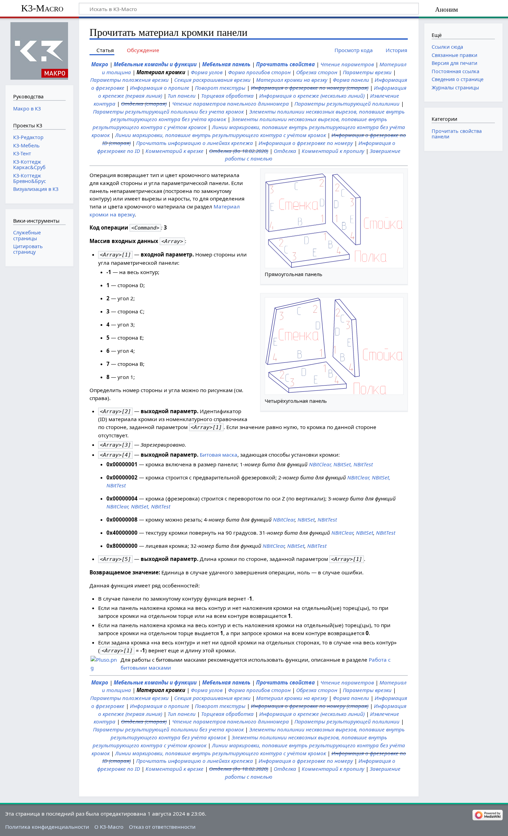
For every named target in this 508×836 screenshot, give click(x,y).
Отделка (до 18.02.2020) (238, 150)
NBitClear (284, 519)
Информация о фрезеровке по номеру (305, 142)
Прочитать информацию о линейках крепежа (194, 142)
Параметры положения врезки (129, 79)
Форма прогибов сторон (259, 72)
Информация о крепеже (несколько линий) (312, 95)
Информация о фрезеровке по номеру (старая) (309, 87)
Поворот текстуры (220, 87)
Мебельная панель (226, 64)
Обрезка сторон (316, 72)
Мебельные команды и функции (155, 64)
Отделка (285, 150)
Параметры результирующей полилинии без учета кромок (168, 111)
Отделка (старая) (144, 103)
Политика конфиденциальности (47, 826)
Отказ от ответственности (162, 826)
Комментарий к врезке (174, 150)
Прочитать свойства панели (457, 134)
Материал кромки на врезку (291, 79)
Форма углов (207, 72)
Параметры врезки (367, 72)
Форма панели (351, 79)
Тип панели (182, 95)
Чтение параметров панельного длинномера (230, 103)
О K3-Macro (108, 826)
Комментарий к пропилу (333, 150)
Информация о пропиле (159, 87)
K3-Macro (42, 8)
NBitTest (327, 519)
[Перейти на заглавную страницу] (39, 51)
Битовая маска (218, 454)
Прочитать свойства (285, 64)
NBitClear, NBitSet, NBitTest (341, 464)
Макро (99, 64)
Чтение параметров (347, 64)
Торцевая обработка (227, 95)
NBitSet (306, 519)
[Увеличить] (400, 274)
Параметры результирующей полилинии (346, 103)
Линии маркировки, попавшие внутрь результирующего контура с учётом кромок (220, 135)
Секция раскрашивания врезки (212, 79)
